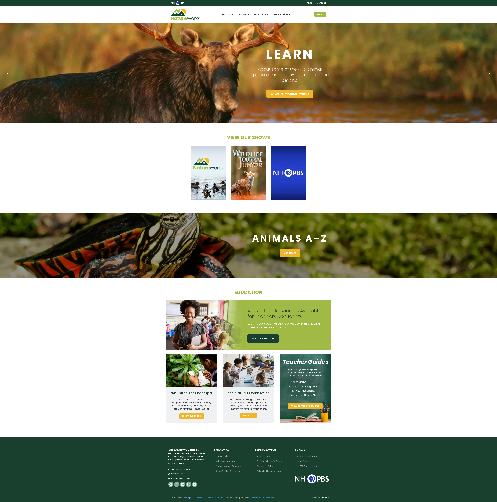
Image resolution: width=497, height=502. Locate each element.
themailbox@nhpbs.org (263, 497)
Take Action (281, 14)
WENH (186, 497)
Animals (226, 14)
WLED (192, 497)
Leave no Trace (264, 456)
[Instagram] (188, 484)
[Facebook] (170, 484)
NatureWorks (222, 456)
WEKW (199, 497)
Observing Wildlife (265, 466)
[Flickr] (182, 484)
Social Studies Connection (228, 471)
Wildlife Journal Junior (226, 461)
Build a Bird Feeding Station (269, 471)
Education (260, 14)
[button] (8, 73)
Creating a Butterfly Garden (270, 461)
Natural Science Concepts (228, 466)
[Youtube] (194, 484)
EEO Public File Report (214, 497)
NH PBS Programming (307, 466)
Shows (242, 14)
